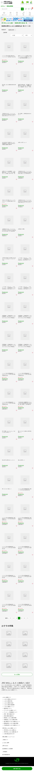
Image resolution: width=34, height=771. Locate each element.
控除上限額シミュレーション (8, 736)
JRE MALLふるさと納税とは (10, 730)
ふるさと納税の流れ (8, 701)
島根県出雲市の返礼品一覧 (21, 23)
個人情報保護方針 (6, 754)
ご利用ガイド (5, 739)
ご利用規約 (4, 751)
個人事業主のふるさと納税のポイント (12, 721)
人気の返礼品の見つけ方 (9, 733)
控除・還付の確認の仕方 (9, 714)
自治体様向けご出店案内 (7, 748)
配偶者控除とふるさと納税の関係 (11, 723)
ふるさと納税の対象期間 (9, 704)
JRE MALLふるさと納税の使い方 (11, 731)
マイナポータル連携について (10, 710)
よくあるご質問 (5, 742)
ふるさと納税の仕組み (8, 703)
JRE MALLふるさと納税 (7, 23)
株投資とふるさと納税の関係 (10, 717)
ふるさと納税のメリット (9, 706)
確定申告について (8, 708)
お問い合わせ (5, 745)
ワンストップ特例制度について (10, 712)
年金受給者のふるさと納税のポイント (12, 725)
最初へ (7, 618)
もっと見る (17, 674)
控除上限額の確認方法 (8, 716)
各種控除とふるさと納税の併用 (10, 719)
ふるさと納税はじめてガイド (10, 699)
